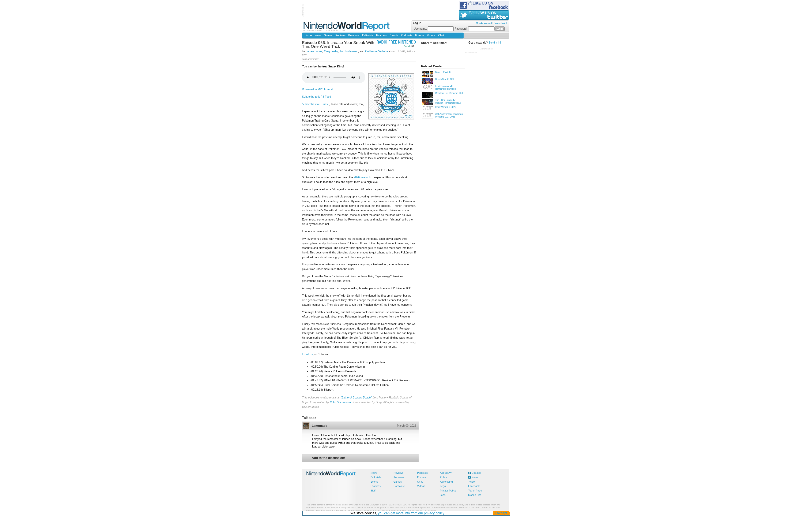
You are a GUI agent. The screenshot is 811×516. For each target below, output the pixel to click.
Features (381, 35)
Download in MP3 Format (317, 89)
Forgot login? (500, 23)
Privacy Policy (448, 490)
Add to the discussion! (328, 458)
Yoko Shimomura (340, 402)
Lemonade (319, 425)
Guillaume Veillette (376, 51)
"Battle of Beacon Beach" (356, 397)
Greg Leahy (331, 51)
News (317, 35)
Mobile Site (474, 495)
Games (328, 35)
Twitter (472, 481)
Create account (484, 23)
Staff (373, 490)
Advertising (446, 481)
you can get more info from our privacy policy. (411, 513)
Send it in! (495, 42)
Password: (461, 28)
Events (394, 35)
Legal (443, 486)
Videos (431, 35)
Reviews (340, 35)
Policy (443, 477)
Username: (421, 28)
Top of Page (475, 490)
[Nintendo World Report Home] (347, 26)
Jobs (442, 495)
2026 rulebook (362, 177)
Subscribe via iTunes (315, 104)
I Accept (501, 513)
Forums (420, 35)
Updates (476, 472)
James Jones (314, 51)
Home (308, 35)
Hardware (399, 486)
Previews (353, 35)
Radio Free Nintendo (396, 42)
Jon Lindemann (349, 51)
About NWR (446, 472)
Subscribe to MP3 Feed (316, 96)
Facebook (474, 486)
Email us (307, 354)
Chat (441, 35)
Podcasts (406, 35)
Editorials (368, 35)
